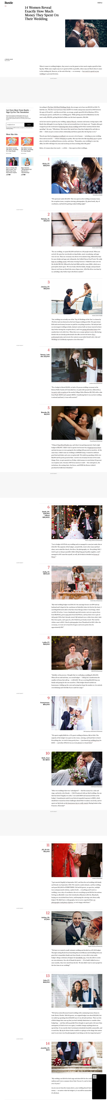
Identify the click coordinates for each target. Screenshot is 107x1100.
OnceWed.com (91, 138)
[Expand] (94, 1076)
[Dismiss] (104, 1076)
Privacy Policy (10, 128)
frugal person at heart (94, 447)
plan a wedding (86, 675)
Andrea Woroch (71, 121)
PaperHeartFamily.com (64, 445)
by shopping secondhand (57, 136)
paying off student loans (89, 329)
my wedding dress (93, 740)
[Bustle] (9, 2)
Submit (29, 124)
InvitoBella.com (80, 958)
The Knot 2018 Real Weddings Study (59, 107)
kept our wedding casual (58, 261)
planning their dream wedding (69, 126)
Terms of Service (29, 127)
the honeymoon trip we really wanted (77, 803)
